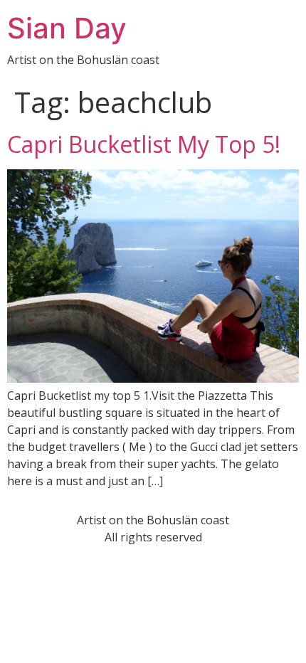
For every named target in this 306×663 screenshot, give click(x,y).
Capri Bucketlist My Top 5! (143, 144)
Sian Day (67, 28)
